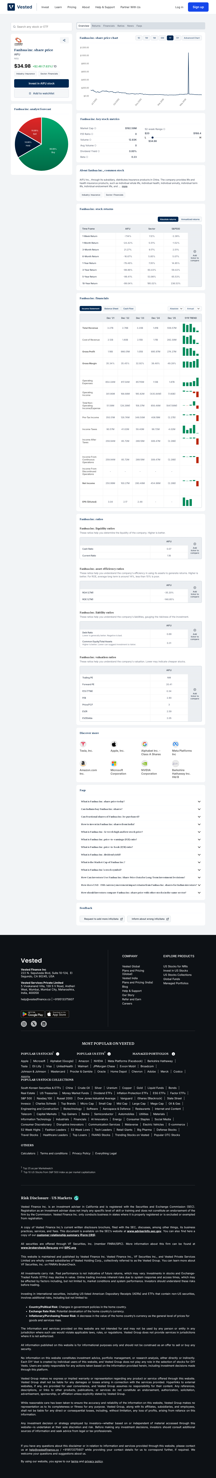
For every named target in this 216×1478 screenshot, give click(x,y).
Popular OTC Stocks (167, 1135)
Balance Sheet (111, 308)
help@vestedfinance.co (36, 999)
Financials (109, 25)
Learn (58, 7)
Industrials (62, 1119)
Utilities (143, 1114)
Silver (98, 1088)
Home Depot (119, 1071)
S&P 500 (26, 1098)
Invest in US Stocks (175, 970)
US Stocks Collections (177, 974)
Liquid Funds (156, 1088)
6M (162, 38)
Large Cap (139, 1103)
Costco (178, 1071)
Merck (165, 1071)
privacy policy (94, 1461)
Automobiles (126, 1114)
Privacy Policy (81, 1153)
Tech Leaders (103, 1129)
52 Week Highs (30, 1129)
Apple (24, 1061)
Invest (45, 7)
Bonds (173, 1088)
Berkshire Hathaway (160, 1061)
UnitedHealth (65, 1066)
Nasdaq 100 (44, 1098)
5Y (177, 38)
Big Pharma (144, 1129)
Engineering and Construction (40, 1108)
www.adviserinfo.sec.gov (144, 1231)
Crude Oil (84, 1088)
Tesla (24, 1066)
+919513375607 (63, 999)
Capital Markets (47, 1114)
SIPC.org (70, 1247)
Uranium (112, 1088)
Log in (179, 7)
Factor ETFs (177, 1093)
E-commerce (177, 1124)
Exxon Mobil (128, 1066)
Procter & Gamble (81, 1071)
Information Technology (36, 1119)
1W (146, 38)
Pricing (72, 7)
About (86, 7)
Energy (117, 1119)
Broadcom (147, 1066)
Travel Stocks (29, 1135)
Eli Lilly (36, 1066)
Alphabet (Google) (62, 1061)
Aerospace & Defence (116, 1108)
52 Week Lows (80, 1129)
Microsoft (39, 1061)
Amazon (83, 1061)
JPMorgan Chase (104, 1066)
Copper (127, 1088)
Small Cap (105, 1103)
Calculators (28, 1153)
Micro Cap (87, 1103)
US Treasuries (48, 1093)
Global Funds (171, 979)
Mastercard (58, 1071)
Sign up (198, 7)
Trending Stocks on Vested (132, 1135)
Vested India (130, 978)
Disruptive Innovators (70, 1124)
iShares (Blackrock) (149, 1098)
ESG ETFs (159, 1093)
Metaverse (131, 1124)
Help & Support (105, 7)
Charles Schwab (46, 1103)
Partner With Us (130, 7)
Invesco (26, 1103)
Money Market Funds (75, 1093)
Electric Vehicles (153, 1124)
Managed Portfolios (175, 983)
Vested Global (131, 966)
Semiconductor (103, 1114)
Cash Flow (128, 308)
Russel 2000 (65, 1098)
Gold (140, 1088)
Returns (96, 25)
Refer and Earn (131, 999)
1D (139, 38)
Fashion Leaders (55, 1129)
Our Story (128, 995)
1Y (170, 38)
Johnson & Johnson (33, 1071)
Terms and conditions (54, 1153)
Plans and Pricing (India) (137, 982)
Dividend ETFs (103, 1093)
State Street (174, 1098)
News (130, 25)
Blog (125, 986)
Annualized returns (190, 219)
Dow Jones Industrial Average (96, 1098)
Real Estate (28, 1093)
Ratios (121, 25)
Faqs (139, 25)
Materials (159, 1114)
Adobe (151, 1071)
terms (74, 1461)
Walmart (83, 1066)
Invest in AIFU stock (42, 83)
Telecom (26, 1114)
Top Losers (80, 1135)
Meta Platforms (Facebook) (125, 1061)
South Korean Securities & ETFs (41, 1088)
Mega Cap (157, 1103)
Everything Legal (106, 1153)
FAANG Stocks (101, 1135)
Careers (127, 1003)
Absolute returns (168, 219)
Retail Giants (124, 1129)
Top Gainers (69, 1114)
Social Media (163, 1119)
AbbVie (25, 1076)
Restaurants (142, 1108)
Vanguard (126, 1098)
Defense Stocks (167, 1129)
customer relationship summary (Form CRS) (66, 1235)
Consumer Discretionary (36, 1124)
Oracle (101, 1071)
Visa (49, 1066)
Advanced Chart (192, 38)
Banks (85, 1114)
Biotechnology (72, 1108)
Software (92, 1108)
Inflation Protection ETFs (132, 1093)
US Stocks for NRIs (175, 966)
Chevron (137, 1071)
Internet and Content (168, 1108)
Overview (83, 25)
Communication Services (104, 1124)
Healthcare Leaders (55, 1135)
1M (154, 38)
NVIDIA (98, 1061)
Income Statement (90, 308)
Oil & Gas (174, 1103)
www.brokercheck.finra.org (39, 1247)
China (69, 1088)
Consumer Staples (138, 1119)
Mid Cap (122, 1103)
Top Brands (68, 1103)
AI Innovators (99, 1119)
